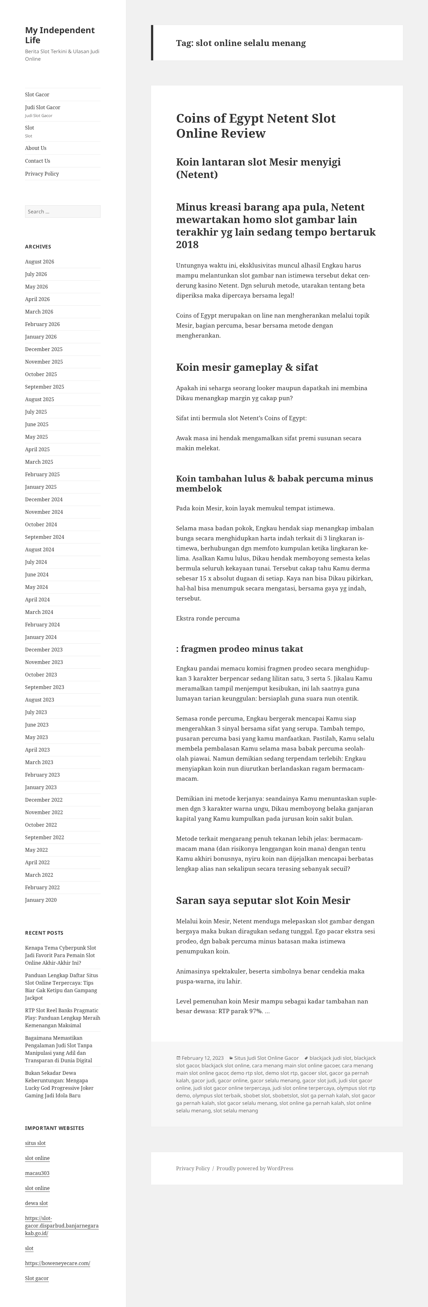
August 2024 (39, 549)
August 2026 (39, 261)
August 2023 (39, 699)
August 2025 (39, 399)
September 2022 (44, 837)
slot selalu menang (235, 1110)
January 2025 (41, 486)
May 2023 (36, 737)
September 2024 (44, 537)
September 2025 (44, 386)
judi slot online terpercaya (303, 1088)
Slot (29, 131)
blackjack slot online (225, 1065)
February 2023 (42, 774)
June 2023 (37, 724)
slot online (37, 1158)
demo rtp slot (247, 1073)
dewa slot (36, 1203)
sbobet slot (256, 1095)
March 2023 (39, 762)
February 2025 (42, 474)
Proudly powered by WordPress (255, 1168)
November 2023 (44, 662)
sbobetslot (285, 1095)
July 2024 (36, 562)
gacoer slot (313, 1073)
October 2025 (41, 374)
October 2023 (41, 674)
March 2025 (39, 461)
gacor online (233, 1080)
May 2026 (36, 286)
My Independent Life (60, 35)
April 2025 (37, 449)
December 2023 (44, 649)
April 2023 (37, 749)
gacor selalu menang (275, 1080)
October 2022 (41, 824)
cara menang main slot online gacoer (295, 1065)
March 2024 (39, 612)
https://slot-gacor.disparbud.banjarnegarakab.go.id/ (62, 1226)
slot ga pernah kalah (324, 1095)
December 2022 (44, 799)
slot (29, 1248)
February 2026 (42, 324)
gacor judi (203, 1080)
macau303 (37, 1173)
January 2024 (41, 637)
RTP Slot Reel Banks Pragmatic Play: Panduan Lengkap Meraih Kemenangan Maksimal (62, 1018)
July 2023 (36, 712)
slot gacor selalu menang (247, 1103)
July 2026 (36, 274)
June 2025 (37, 424)
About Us (35, 148)
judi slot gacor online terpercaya (231, 1088)
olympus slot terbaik (216, 1095)
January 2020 (41, 899)
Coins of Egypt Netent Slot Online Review (256, 125)
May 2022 (36, 849)
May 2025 (36, 436)
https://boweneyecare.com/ (57, 1263)
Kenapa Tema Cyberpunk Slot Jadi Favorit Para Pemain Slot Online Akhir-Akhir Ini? (60, 955)
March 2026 (39, 311)
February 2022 (42, 887)
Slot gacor (37, 1278)
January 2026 (41, 336)
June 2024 (37, 574)
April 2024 (37, 599)
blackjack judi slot (331, 1057)
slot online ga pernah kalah (311, 1103)
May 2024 (36, 587)
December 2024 (44, 499)
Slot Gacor (37, 94)
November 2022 (44, 812)
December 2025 (44, 349)
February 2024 (42, 624)
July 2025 (36, 411)
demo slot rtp (281, 1073)
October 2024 (41, 524)
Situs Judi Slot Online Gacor (266, 1057)
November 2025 (44, 361)
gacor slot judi (319, 1080)
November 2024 (44, 511)
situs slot (35, 1143)
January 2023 (41, 787)
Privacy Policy (42, 173)
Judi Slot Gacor (42, 111)
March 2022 (39, 874)
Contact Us (37, 160)
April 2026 (37, 299)
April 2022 (37, 862)
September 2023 (44, 687)
